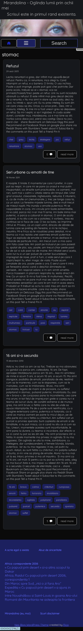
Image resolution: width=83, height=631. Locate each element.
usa (40, 146)
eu (54, 309)
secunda (55, 506)
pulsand (13, 506)
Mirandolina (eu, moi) (18, 613)
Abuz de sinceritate (50, 549)
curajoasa (64, 486)
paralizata (61, 499)
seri (67, 322)
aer (10, 309)
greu (21, 139)
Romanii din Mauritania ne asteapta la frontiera (40, 599)
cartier (31, 309)
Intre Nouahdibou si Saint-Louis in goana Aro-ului (41, 595)
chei (11, 139)
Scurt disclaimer (50, 613)
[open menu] (26, 43)
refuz (67, 139)
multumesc (14, 322)
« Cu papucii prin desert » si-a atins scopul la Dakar (37, 569)
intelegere (45, 139)
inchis (31, 139)
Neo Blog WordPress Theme (32, 624)
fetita (23, 493)
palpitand (45, 499)
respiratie (55, 322)
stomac (28, 146)
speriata (69, 506)
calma (35, 486)
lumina (64, 316)
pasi (43, 322)
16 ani (12, 486)
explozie (13, 316)
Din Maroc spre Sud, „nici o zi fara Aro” (33, 583)
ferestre (27, 316)
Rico (66, 624)
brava (23, 486)
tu (36, 329)
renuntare (14, 146)
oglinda (31, 499)
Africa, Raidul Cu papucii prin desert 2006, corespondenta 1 (35, 577)
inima (39, 316)
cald (20, 309)
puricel (26, 506)
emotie (44, 309)
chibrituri (49, 486)
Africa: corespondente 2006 (21, 563)
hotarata (36, 493)
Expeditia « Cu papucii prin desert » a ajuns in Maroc (38, 589)
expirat (64, 309)
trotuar (26, 329)
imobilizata (52, 493)
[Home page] (9, 43)
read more (67, 154)
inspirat (51, 316)
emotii (12, 493)
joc (57, 139)
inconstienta (15, 499)
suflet (25, 512)
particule (30, 322)
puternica (40, 506)
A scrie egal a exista (17, 549)
